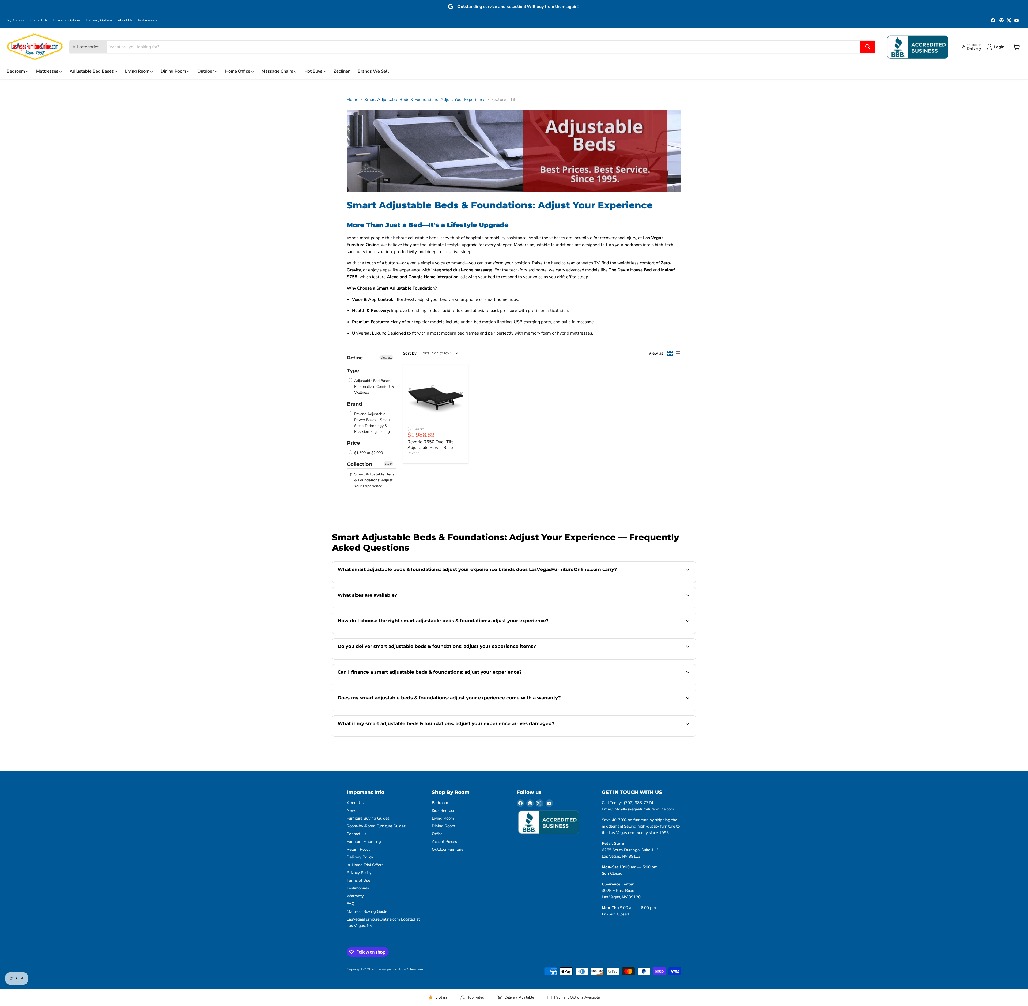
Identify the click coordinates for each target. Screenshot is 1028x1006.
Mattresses (47, 71)
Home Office (238, 71)
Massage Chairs (278, 71)
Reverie (413, 453)
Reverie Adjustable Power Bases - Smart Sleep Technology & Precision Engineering (371, 422)
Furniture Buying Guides (368, 818)
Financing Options (67, 20)
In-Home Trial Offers (365, 865)
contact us (517, 607)
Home (352, 99)
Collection (359, 464)
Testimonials (147, 20)
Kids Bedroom (444, 810)
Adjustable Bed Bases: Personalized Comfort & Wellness (373, 386)
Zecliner (342, 71)
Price (353, 443)
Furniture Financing (364, 841)
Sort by (410, 353)
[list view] (677, 353)
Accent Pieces (444, 841)
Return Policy (359, 849)
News (352, 810)
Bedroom (16, 71)
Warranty (355, 896)
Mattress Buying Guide (367, 911)
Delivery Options (99, 20)
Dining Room (174, 71)
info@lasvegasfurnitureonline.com (644, 809)
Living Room (137, 71)
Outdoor (206, 71)
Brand (354, 404)
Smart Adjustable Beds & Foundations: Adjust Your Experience (424, 99)
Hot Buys (313, 71)
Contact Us (38, 20)
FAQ (351, 903)
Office (437, 833)
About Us (125, 20)
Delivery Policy (360, 857)
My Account (16, 20)
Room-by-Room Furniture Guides (376, 826)
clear (388, 463)
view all (386, 357)
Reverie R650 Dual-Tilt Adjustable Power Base (430, 445)
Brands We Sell (373, 71)
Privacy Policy (359, 872)
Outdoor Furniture (447, 849)
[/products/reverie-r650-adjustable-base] (435, 397)
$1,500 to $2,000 (368, 452)
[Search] (867, 47)
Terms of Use (358, 880)
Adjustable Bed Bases (92, 71)
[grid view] (670, 353)
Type (353, 371)
